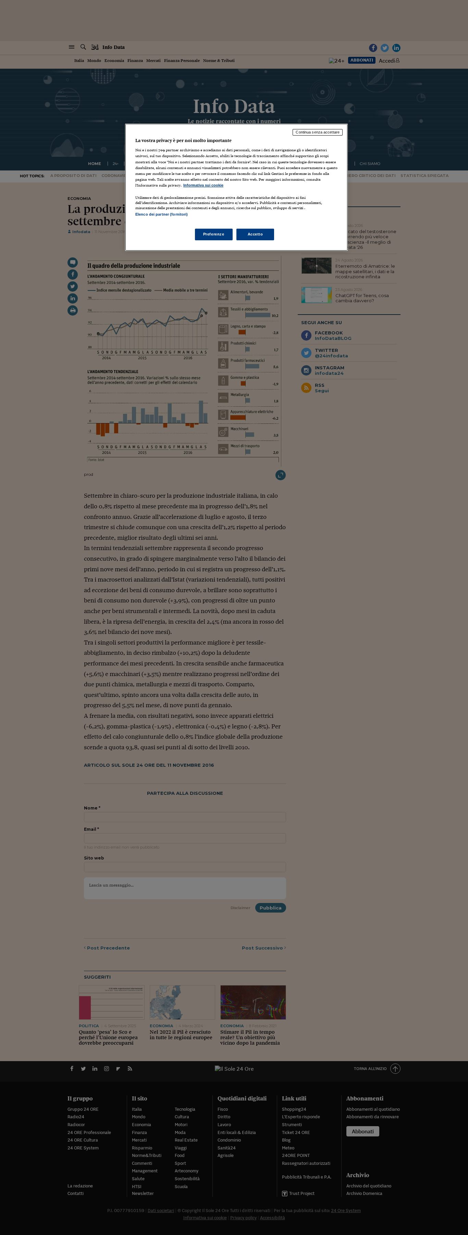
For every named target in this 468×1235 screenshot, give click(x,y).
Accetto (255, 234)
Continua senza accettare (318, 132)
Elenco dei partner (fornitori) (161, 214)
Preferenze (213, 234)
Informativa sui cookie (203, 185)
